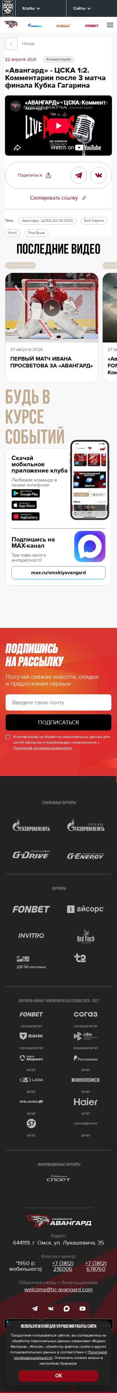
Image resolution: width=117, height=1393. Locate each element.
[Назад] (11, 43)
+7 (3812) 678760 (95, 1266)
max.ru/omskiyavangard (58, 573)
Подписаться (58, 722)
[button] (34, 175)
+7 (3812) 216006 (62, 1266)
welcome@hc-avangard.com (58, 1289)
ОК (58, 1375)
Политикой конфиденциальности (42, 748)
